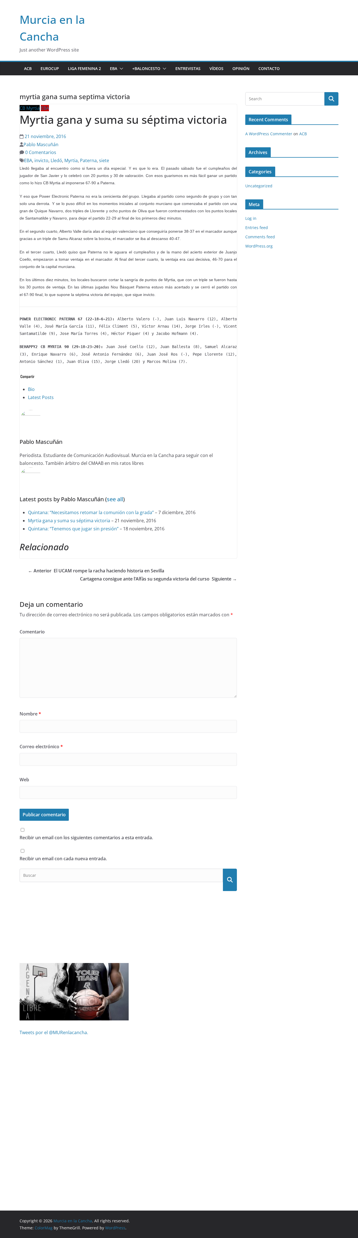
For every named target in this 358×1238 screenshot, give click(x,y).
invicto (41, 160)
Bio (31, 389)
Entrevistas (188, 68)
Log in (250, 218)
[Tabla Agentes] (74, 967)
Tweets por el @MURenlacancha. (54, 1032)
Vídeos (216, 68)
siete (104, 160)
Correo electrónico (41, 746)
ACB (28, 68)
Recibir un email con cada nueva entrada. (63, 858)
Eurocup (50, 68)
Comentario (32, 632)
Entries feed (256, 227)
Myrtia (71, 160)
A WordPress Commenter (268, 133)
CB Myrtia (30, 108)
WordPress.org (259, 246)
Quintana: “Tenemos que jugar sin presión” (73, 529)
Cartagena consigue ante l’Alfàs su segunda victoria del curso (158, 579)
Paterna (88, 160)
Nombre (30, 714)
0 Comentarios (40, 152)
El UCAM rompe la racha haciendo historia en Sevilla (96, 571)
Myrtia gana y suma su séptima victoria (69, 520)
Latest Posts (41, 397)
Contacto (269, 68)
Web (24, 780)
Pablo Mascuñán (40, 144)
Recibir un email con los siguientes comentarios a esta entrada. (86, 837)
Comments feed (260, 236)
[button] (120, 69)
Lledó (56, 160)
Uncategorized (258, 185)
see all (115, 499)
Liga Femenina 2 (84, 68)
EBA (113, 68)
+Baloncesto (146, 68)
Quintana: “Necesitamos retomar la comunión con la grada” (91, 512)
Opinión (240, 68)
